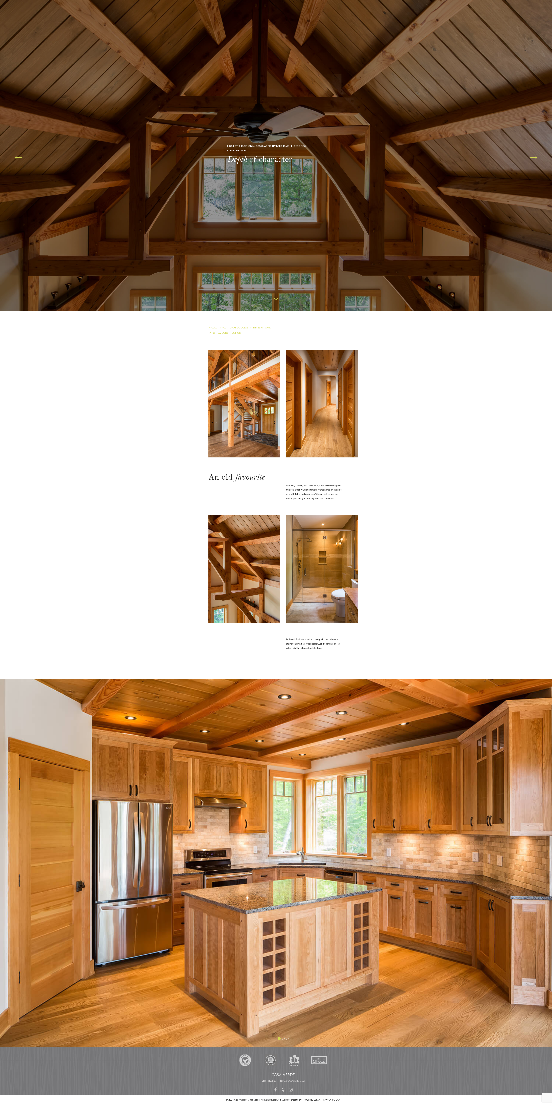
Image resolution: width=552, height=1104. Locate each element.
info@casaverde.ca (292, 1080)
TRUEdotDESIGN (311, 1099)
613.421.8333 (268, 1080)
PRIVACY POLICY (331, 1099)
